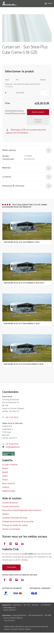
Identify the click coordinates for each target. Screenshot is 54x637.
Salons (5, 476)
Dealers (5, 469)
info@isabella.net (13, 447)
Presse (5, 480)
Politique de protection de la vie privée (18, 522)
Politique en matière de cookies (15, 525)
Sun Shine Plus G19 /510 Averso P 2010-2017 (24, 283)
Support (5, 514)
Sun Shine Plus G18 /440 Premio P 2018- (22, 242)
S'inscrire (11, 567)
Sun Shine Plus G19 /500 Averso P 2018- (22, 324)
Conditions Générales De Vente (14, 518)
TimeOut (5, 487)
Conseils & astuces (10, 503)
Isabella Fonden (8, 491)
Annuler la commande (11, 529)
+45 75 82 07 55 (11, 444)
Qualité (5, 472)
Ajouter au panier (38, 112)
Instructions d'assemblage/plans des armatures (21, 510)
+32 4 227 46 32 (11, 417)
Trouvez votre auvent (11, 507)
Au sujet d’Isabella (9, 465)
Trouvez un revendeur (38, 121)
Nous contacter (8, 484)
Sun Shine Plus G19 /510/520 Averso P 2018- (24, 364)
